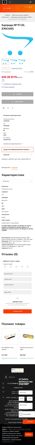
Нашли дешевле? (9, 87)
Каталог (8, 8)
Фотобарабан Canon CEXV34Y (8, 348)
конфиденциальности (8, 441)
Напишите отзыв (17, 68)
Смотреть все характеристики (12, 143)
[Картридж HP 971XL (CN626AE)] (12, 108)
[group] (17, 43)
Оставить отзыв (17, 311)
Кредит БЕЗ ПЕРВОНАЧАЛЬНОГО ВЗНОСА (16, 149)
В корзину (19, 94)
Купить (19, 101)
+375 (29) (12, 383)
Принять (28, 434)
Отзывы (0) (14, 167)
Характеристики (6, 167)
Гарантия (6, 154)
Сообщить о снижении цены (12, 84)
